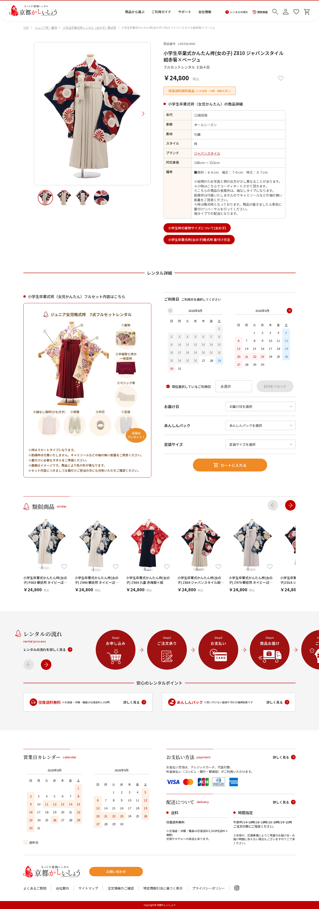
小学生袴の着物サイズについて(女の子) (197, 228)
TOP (26, 27)
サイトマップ (88, 888)
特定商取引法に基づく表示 (163, 888)
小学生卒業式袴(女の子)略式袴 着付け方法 (199, 239)
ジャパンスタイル (207, 153)
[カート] (307, 11)
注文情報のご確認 (121, 888)
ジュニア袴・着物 (46, 27)
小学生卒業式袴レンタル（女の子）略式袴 (89, 27)
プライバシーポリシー (208, 888)
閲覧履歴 (262, 12)
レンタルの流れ (239, 12)
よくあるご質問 (34, 888)
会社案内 (62, 888)
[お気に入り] (296, 11)
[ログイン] (286, 11)
